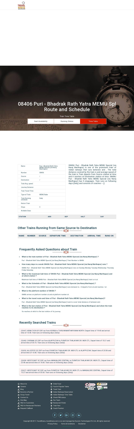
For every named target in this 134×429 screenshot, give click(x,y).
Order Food (56, 384)
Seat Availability (40, 121)
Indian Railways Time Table (62, 395)
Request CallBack (26, 408)
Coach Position (58, 408)
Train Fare (56, 405)
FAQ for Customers (26, 403)
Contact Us (23, 397)
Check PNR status (59, 397)
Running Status (67, 121)
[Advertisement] (63, 14)
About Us (23, 384)
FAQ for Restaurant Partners (30, 405)
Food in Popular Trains (60, 386)
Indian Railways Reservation (62, 392)
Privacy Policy (52, 424)
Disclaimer (82, 424)
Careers (22, 386)
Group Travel (24, 395)
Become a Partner (26, 392)
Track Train (56, 389)
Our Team (56, 400)
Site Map (23, 400)
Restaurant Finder (59, 403)
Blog (21, 389)
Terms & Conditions (68, 424)
